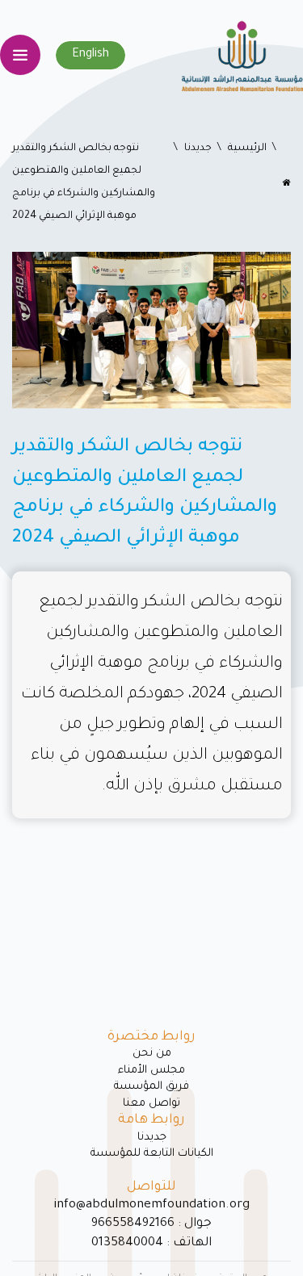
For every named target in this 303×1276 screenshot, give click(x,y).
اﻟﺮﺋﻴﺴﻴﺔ (247, 148)
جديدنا (198, 148)
